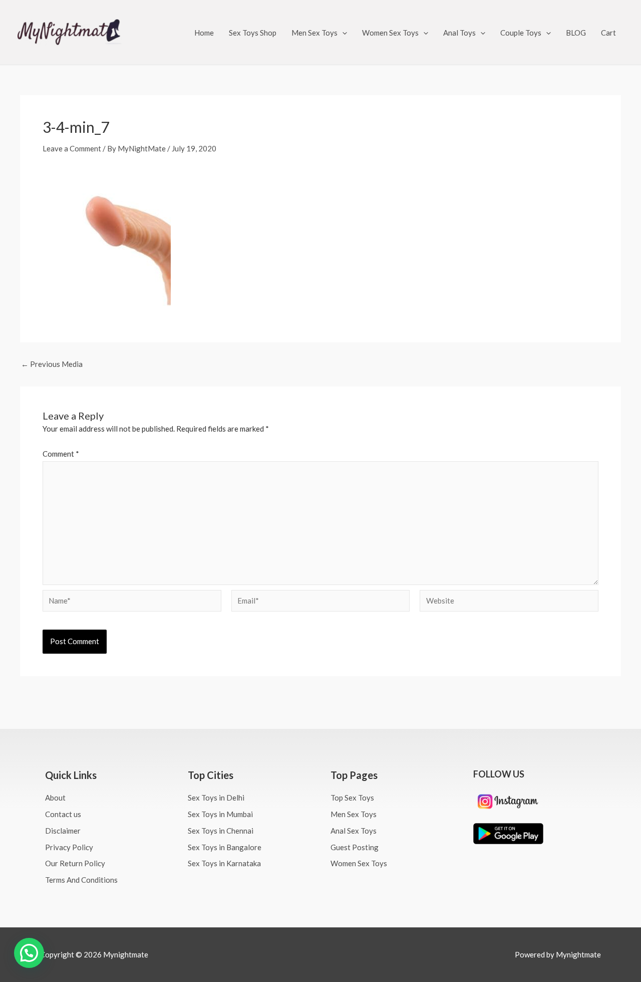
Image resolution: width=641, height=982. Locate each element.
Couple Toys (520, 32)
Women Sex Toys (390, 32)
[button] (342, 32)
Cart (608, 32)
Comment (61, 453)
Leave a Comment (72, 148)
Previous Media (52, 364)
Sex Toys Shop (252, 32)
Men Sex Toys (314, 32)
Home (204, 32)
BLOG (576, 32)
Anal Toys (459, 32)
